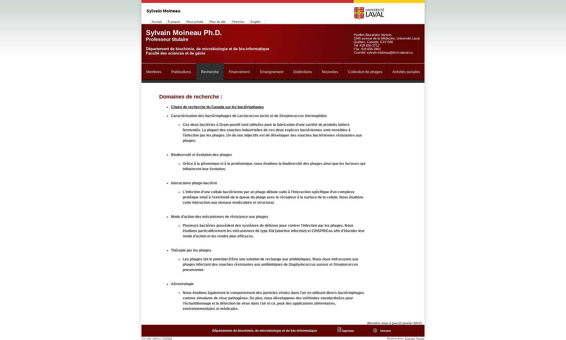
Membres (153, 72)
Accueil (157, 21)
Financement (239, 72)
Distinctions (302, 72)
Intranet (385, 330)
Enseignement (271, 72)
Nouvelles (330, 72)
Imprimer (347, 330)
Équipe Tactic (414, 338)
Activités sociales (406, 72)
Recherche (210, 72)
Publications (181, 72)
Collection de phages (365, 72)
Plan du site (218, 21)
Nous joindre (194, 21)
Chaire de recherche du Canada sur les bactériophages (217, 107)
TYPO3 (167, 338)
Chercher (238, 21)
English (256, 21)
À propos (174, 21)
